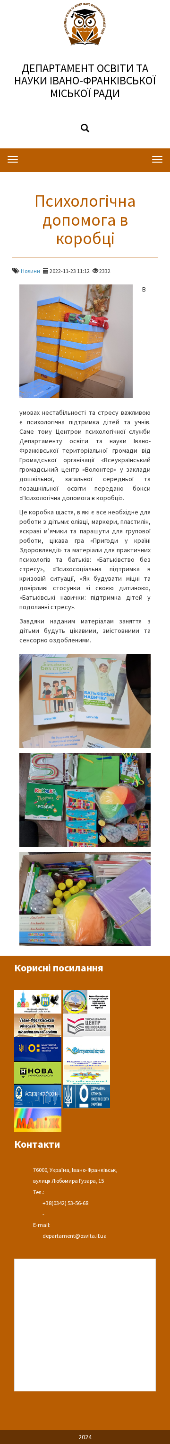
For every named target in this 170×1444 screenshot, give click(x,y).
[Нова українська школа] (38, 1072)
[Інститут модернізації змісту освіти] (86, 1048)
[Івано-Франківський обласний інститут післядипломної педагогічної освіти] (38, 1024)
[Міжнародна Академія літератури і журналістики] (37, 1119)
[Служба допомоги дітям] (86, 1072)
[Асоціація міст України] (38, 1095)
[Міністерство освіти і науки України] (38, 1048)
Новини (30, 270)
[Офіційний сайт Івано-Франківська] (38, 1000)
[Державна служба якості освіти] (86, 1095)
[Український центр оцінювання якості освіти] (86, 1024)
